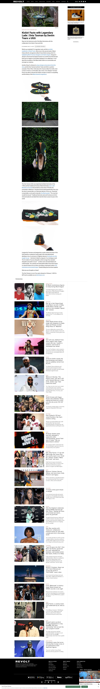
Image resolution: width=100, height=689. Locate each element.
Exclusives (49, 1)
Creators (58, 1)
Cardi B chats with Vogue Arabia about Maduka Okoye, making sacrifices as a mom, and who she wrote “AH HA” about (55, 400)
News (53, 1)
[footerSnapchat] (48, 683)
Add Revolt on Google (41, 46)
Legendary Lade (26, 46)
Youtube (85, 1)
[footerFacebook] (51, 683)
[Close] (98, 687)
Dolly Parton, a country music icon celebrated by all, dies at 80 (55, 605)
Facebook (81, 1)
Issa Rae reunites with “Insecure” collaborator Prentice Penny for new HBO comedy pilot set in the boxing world (55, 531)
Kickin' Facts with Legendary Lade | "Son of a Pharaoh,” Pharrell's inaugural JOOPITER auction (76, 38)
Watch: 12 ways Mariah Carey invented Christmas (86, 684)
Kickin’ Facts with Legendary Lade (29, 29)
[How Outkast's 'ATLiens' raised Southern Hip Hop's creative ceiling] (29, 421)
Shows (28, 1)
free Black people (45, 193)
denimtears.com (40, 275)
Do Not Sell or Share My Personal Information (73, 686)
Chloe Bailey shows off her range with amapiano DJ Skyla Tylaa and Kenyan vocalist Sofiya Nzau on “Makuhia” (55, 324)
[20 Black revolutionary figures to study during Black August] (29, 291)
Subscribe (64, 1)
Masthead (65, 664)
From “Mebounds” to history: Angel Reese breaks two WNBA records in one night (55, 587)
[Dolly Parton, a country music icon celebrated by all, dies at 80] (29, 610)
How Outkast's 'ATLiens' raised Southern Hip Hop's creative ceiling (54, 417)
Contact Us (79, 664)
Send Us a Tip (66, 666)
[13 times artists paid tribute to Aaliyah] (29, 496)
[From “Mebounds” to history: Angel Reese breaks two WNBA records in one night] (29, 592)
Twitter (83, 1)
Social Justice (42, 1)
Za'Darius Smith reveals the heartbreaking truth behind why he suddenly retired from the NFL (55, 361)
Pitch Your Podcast (52, 667)
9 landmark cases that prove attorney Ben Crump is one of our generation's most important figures (55, 644)
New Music (48, 301)
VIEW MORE (75, 41)
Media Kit (65, 667)
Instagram (76, 1)
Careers (64, 669)
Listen (36, 1)
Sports (47, 357)
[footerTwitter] (55, 683)
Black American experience (40, 74)
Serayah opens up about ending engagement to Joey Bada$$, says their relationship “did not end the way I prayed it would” (55, 625)
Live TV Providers (52, 666)
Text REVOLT (79, 666)
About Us (65, 662)
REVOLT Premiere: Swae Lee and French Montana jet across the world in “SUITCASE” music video (55, 570)
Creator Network (52, 669)
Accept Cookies (84, 686)
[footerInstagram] (42, 683)
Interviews (48, 545)
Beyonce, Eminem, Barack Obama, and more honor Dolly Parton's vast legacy (55, 473)
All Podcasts (51, 664)
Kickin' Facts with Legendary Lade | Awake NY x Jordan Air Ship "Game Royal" (76, 22)
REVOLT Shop (79, 667)
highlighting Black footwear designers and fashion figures (36, 54)
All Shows (50, 662)
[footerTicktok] (45, 683)
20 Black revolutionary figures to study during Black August (55, 286)
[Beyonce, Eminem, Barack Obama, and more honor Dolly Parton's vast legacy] (29, 478)
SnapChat (79, 1)
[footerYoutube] (58, 683)
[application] (89, 677)
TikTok (77, 1)
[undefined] (76, 15)
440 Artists (51, 670)
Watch (32, 1)
